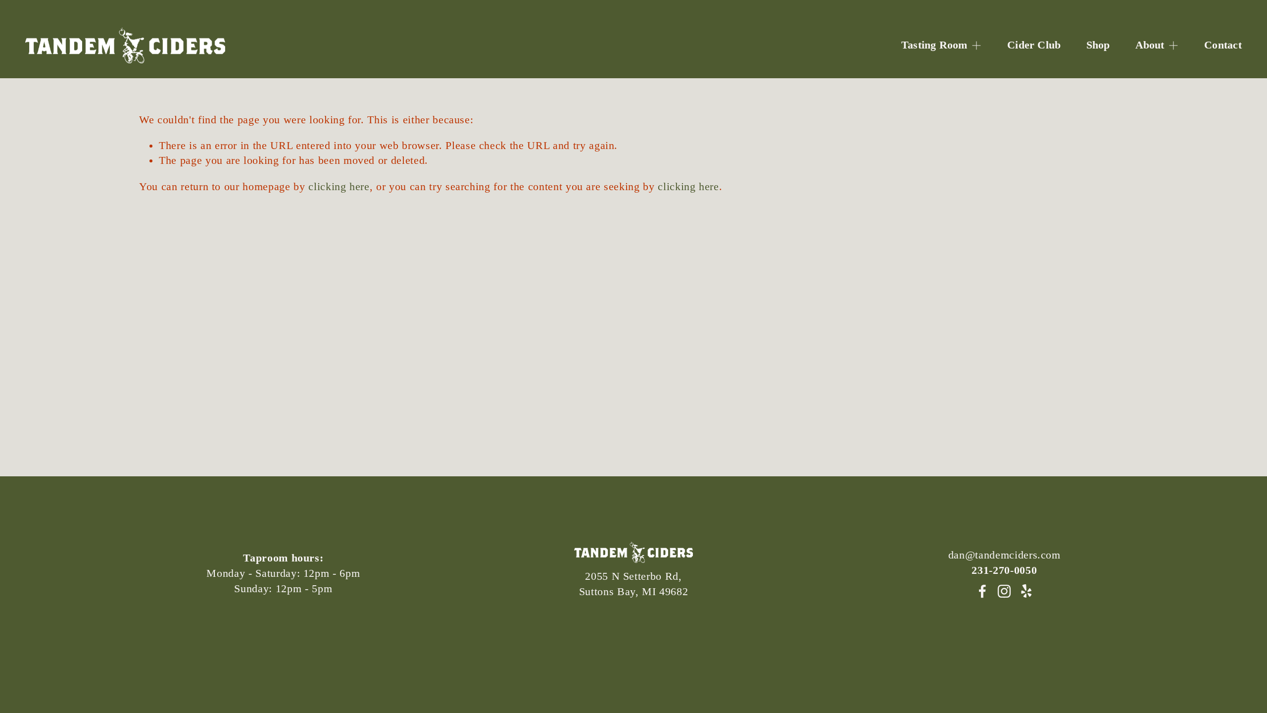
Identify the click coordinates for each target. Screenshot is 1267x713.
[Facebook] (982, 591)
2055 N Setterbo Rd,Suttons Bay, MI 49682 (633, 584)
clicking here (339, 187)
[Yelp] (1026, 591)
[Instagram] (1004, 591)
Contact (1223, 45)
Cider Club (1034, 45)
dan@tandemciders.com (1004, 555)
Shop (1098, 45)
